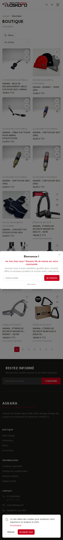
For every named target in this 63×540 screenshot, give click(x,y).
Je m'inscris (52, 277)
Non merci (31, 284)
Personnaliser (16, 525)
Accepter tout (26, 532)
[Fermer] (59, 254)
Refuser (11, 532)
